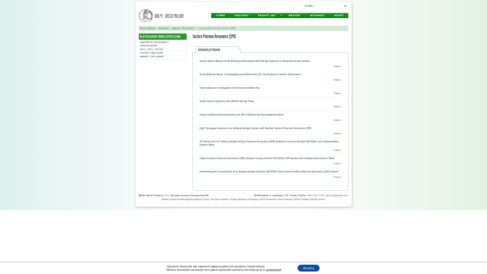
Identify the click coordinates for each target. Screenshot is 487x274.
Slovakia (305, 199)
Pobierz (337, 66)
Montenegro (253, 199)
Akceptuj (308, 268)
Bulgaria (197, 199)
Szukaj (309, 6)
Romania (288, 199)
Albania (165, 199)
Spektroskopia (148, 46)
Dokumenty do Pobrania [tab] (209, 49)
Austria (321, 199)
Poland (280, 199)
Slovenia (314, 199)
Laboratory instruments (154, 42)
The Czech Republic (219, 199)
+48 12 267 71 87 (315, 195)
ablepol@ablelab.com (337, 195)
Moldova (242, 199)
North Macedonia (267, 199)
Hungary (233, 199)
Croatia (205, 199)
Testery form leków (151, 53)
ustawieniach (274, 269)
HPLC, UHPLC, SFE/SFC (151, 49)
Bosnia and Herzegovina (181, 199)
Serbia (297, 199)
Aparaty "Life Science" (183, 28)
